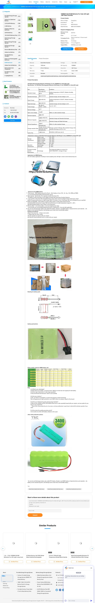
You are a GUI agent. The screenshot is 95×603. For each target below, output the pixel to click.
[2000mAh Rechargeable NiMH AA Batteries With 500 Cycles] (38, 543)
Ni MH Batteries (12, 62)
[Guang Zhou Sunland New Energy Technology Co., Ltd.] (8, 2)
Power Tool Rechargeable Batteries (12, 59)
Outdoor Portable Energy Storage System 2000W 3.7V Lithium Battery (24, 577)
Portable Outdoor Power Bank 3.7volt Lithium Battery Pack (25, 590)
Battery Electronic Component (12, 68)
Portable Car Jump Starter (12, 72)
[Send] (91, 600)
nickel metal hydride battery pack (73, 489)
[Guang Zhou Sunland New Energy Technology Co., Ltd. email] (5, 116)
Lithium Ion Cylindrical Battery (12, 20)
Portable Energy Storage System (12, 16)
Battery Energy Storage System (12, 42)
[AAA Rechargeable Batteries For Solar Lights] (46, 26)
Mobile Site (5, 585)
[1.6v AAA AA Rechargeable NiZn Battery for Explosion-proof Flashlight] (6, 86)
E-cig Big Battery (12, 75)
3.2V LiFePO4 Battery (12, 23)
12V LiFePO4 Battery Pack (12, 35)
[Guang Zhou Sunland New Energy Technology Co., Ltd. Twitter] (57, 590)
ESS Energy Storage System (12, 46)
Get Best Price (67, 49)
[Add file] (66, 600)
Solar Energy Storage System (12, 38)
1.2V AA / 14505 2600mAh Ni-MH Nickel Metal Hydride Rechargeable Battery (16, 557)
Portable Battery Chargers (12, 55)
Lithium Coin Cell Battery (12, 65)
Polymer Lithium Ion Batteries (12, 29)
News (4, 581)
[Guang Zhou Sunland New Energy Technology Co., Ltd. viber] (16, 116)
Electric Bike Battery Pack (12, 49)
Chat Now (86, 2)
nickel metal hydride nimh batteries (36, 489)
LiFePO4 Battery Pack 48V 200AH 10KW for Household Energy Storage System (44, 591)
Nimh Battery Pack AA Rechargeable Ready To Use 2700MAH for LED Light (15, 91)
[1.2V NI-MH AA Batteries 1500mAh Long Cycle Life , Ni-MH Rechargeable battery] (61, 543)
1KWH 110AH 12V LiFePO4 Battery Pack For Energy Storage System (24, 584)
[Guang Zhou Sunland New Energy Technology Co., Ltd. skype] (12, 116)
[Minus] (91, 568)
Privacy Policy (6, 587)
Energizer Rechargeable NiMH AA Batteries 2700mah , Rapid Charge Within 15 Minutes (15, 96)
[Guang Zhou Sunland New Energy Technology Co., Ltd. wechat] (8, 116)
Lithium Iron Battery (12, 52)
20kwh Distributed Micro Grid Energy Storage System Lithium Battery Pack (44, 577)
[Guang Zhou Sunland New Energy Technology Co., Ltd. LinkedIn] (63, 590)
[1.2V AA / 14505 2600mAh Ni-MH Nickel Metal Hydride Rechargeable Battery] (16, 543)
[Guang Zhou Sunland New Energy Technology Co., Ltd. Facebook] (60, 590)
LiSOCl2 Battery (12, 32)
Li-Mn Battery (12, 26)
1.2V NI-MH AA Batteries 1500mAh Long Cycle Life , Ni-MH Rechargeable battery (60, 557)
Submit (35, 515)
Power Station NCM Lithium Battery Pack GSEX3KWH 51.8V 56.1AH (44, 584)
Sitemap (5, 583)
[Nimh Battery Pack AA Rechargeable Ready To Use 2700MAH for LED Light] (6, 91)
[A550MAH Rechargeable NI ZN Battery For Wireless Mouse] (83, 543)
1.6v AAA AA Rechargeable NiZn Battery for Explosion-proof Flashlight (15, 86)
